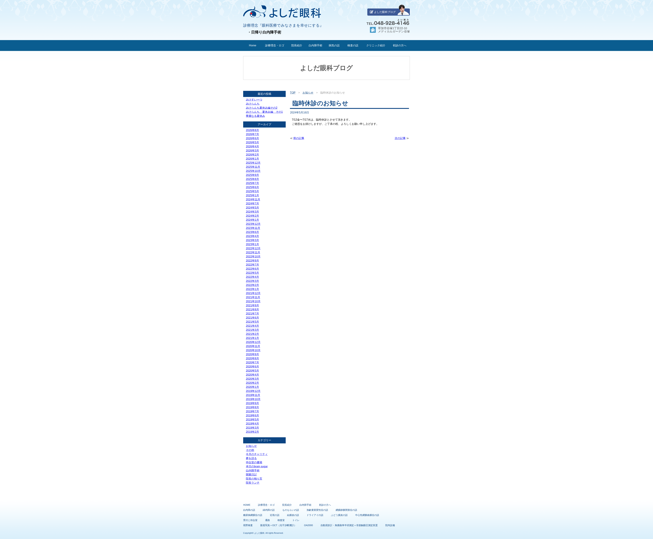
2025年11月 (253, 166)
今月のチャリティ (257, 454)
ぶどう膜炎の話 (339, 515)
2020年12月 (253, 342)
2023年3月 (252, 240)
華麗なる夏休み (255, 115)
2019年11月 (253, 395)
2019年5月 (252, 419)
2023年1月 (252, 244)
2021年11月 (253, 297)
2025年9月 (252, 175)
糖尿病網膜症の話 (252, 515)
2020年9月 (252, 354)
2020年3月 (252, 378)
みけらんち (252, 103)
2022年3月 (252, 281)
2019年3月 (252, 427)
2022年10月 (253, 256)
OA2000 (308, 525)
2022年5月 (252, 272)
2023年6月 (252, 232)
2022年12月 (253, 248)
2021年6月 (252, 317)
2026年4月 (252, 146)
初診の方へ (399, 45)
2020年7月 (252, 362)
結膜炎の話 (293, 515)
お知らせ (308, 92)
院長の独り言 (254, 478)
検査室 (281, 520)
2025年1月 (252, 195)
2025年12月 (253, 162)
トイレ (295, 520)
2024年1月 (252, 219)
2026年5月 (252, 142)
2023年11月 (253, 228)
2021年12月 (253, 293)
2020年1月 (252, 386)
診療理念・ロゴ (274, 45)
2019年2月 (252, 431)
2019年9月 (252, 403)
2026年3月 (252, 150)
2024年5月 (252, 207)
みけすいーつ (254, 99)
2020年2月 (252, 382)
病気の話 (334, 45)
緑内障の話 (269, 510)
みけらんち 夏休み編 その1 (264, 111)
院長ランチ (252, 482)
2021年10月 (253, 301)
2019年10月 (253, 399)
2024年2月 (252, 215)
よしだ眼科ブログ (384, 12)
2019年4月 (252, 423)
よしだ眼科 (259, 533)
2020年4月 (252, 374)
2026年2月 (252, 154)
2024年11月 (253, 199)
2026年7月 (252, 134)
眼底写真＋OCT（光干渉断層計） (278, 525)
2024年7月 (252, 203)
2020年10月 (253, 350)
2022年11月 (253, 252)
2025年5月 (252, 191)
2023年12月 (253, 223)
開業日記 (251, 474)
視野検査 (248, 525)
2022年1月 (252, 289)
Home (252, 45)
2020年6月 (252, 366)
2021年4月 (252, 325)
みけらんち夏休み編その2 (261, 107)
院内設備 (390, 525)
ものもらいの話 (290, 510)
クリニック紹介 (375, 45)
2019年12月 (253, 391)
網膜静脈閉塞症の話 (346, 510)
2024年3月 (252, 211)
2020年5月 (252, 370)
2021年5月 (252, 321)
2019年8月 (252, 407)
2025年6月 (252, 187)
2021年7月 (252, 313)
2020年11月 (253, 346)
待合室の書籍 (254, 462)
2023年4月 (252, 236)
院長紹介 (296, 45)
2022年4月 (252, 276)
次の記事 (400, 138)
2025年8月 (252, 179)
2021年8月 (252, 309)
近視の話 (274, 515)
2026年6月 (252, 138)
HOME (246, 505)
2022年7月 (252, 264)
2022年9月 (252, 260)
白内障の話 (249, 510)
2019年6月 (252, 415)
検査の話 (352, 45)
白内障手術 (315, 45)
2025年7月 (252, 183)
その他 (250, 450)
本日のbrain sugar (257, 466)
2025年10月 (253, 170)
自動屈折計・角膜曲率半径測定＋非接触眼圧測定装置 (349, 525)
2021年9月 (252, 305)
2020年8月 (252, 358)
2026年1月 (252, 158)
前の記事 (298, 138)
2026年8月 (252, 130)
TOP (293, 92)
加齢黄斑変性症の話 (317, 510)
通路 (267, 520)
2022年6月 (252, 268)
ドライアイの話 (315, 515)
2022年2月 (252, 285)
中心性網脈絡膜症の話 (367, 515)
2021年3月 (252, 329)
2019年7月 (252, 411)
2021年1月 (252, 338)
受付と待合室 (250, 520)
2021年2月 (252, 334)
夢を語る (251, 458)
